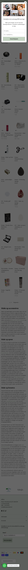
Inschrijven (14, 39)
